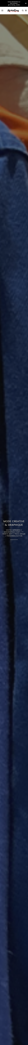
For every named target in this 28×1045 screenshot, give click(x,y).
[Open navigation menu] (2, 10)
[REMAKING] (13, 10)
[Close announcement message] (26, 3)
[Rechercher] (22, 10)
